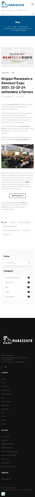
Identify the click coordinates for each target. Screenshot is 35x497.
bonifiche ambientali (24, 222)
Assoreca (24, 202)
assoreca (13, 222)
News (14, 26)
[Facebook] (1, 367)
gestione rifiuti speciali (9, 226)
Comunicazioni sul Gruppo (17, 277)
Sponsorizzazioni (17, 296)
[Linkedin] (5, 367)
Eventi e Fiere (23, 26)
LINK (27, 182)
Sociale (17, 292)
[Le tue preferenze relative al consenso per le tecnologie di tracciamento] (3, 494)
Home (8, 26)
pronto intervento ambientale (11, 230)
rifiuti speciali (7, 234)
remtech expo (26, 230)
